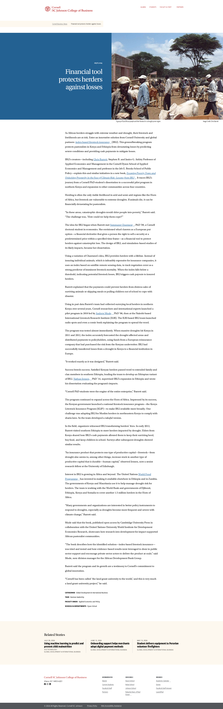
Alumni (143, 7)
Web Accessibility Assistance (111, 705)
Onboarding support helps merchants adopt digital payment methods (110, 644)
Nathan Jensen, (81, 378)
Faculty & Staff (166, 7)
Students (152, 7)
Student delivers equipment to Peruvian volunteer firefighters (158, 644)
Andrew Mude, (104, 313)
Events (158, 684)
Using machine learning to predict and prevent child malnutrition (64, 644)
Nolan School (129, 684)
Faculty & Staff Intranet (164, 688)
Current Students (108, 684)
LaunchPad (160, 692)
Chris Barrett (100, 159)
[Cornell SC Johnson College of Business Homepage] (71, 678)
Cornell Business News (59, 24)
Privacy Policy (92, 705)
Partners (180, 7)
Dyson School (129, 681)
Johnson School (130, 688)
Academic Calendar (162, 681)
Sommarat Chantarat (121, 225)
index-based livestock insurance (92, 142)
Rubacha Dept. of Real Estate (132, 693)
